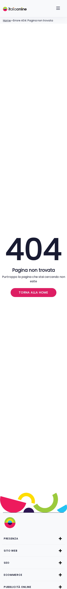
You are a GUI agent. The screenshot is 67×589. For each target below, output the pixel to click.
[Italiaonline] (15, 9)
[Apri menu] (58, 9)
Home (7, 20)
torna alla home (33, 292)
